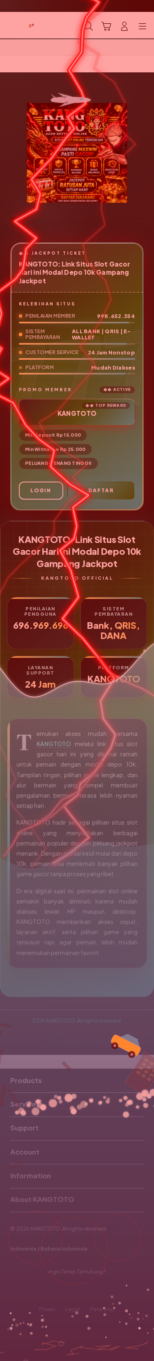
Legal (72, 1309)
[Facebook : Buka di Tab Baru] (51, 1290)
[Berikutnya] (145, 153)
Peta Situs (102, 1309)
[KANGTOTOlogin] (25, 25)
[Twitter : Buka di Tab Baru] (68, 1290)
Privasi (47, 1309)
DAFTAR (101, 490)
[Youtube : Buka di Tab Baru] (102, 1290)
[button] (106, 26)
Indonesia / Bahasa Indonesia (48, 1248)
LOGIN (40, 490)
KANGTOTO (54, 743)
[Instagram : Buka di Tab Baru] (85, 1290)
